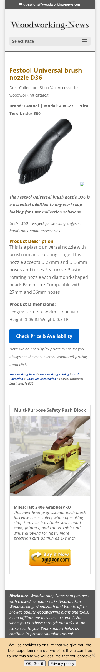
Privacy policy (62, 663)
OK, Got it (34, 663)
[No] (93, 655)
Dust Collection (23, 87)
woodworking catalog (29, 95)
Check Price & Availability (44, 336)
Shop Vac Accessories (59, 87)
